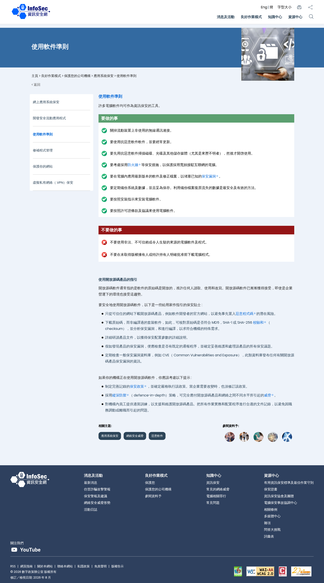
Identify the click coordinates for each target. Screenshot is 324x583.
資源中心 (295, 16)
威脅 (267, 395)
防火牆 (133, 164)
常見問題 (213, 502)
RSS (13, 566)
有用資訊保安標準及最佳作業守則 (289, 482)
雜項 (267, 523)
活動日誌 (90, 509)
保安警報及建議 (95, 496)
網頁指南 (26, 566)
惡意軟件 (157, 436)
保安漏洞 (209, 176)
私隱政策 (83, 566)
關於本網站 (45, 566)
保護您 (150, 482)
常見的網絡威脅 (217, 489)
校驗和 (258, 322)
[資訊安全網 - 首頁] (30, 19)
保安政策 (137, 386)
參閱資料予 (153, 496)
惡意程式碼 (244, 313)
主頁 (35, 75)
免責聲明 (100, 566)
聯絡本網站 (65, 566)
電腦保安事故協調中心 (280, 502)
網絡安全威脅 (134, 436)
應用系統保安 (104, 75)
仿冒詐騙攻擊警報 (97, 489)
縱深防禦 (119, 395)
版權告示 (117, 566)
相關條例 (270, 509)
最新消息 (90, 482)
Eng (264, 7)
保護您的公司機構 (77, 75)
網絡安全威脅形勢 (97, 502)
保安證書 (270, 489)
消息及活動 (226, 16)
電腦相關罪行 (216, 496)
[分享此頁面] (310, 7)
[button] (299, 7)
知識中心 (275, 16)
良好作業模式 (251, 16)
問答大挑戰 (272, 529)
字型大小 (284, 7)
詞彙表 (269, 536)
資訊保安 (213, 482)
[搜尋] (311, 16)
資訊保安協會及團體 (279, 496)
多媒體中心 (272, 516)
